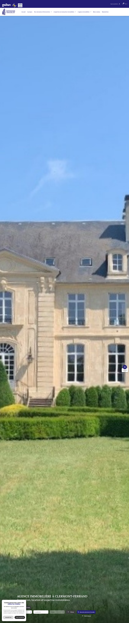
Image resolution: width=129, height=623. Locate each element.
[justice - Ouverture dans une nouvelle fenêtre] (20, 5)
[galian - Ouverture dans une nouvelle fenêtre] (6, 5)
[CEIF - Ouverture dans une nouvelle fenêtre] (14, 5)
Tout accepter (20, 617)
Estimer (27, 607)
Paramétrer (8, 617)
